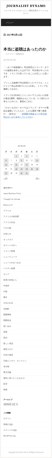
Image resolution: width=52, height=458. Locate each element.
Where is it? (8, 205)
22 (16, 169)
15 (16, 164)
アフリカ (7, 210)
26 (37, 169)
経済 (5, 384)
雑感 (5, 389)
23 (21, 169)
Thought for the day (11, 199)
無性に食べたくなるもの (14, 378)
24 (27, 169)
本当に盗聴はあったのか (24, 49)
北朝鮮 (6, 309)
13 (6, 164)
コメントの (10, 430)
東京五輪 (7, 372)
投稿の (8, 424)
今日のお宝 (8, 303)
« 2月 (5, 178)
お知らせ (7, 233)
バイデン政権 (9, 268)
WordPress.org (9, 435)
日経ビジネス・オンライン (15, 361)
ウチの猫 (7, 228)
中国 (5, 291)
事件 (5, 297)
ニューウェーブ (10, 257)
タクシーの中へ (10, 245)
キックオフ (8, 239)
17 (27, 164)
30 (21, 173)
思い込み (7, 326)
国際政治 (20, 54)
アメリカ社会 (9, 222)
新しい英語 (8, 343)
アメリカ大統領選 (11, 216)
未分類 (6, 366)
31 (27, 173)
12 (37, 160)
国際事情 (7, 314)
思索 (5, 332)
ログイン (7, 418)
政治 (5, 337)
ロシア (6, 274)
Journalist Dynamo (26, 6)
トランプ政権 (9, 251)
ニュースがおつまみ (12, 262)
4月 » (37, 178)
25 (32, 169)
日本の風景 (8, 355)
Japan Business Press (12, 193)
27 (6, 173)
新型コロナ (8, 349)
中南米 (6, 285)
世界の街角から (10, 280)
